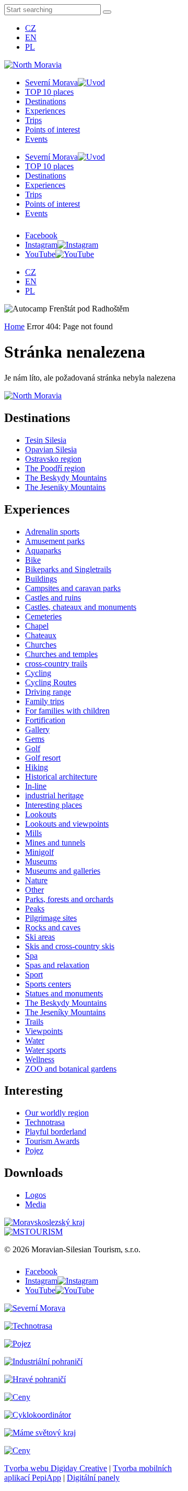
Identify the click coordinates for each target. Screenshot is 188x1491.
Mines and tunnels (55, 842)
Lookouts (40, 814)
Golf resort (43, 757)
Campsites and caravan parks (73, 588)
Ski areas (40, 936)
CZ (30, 28)
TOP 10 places (49, 91)
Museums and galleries (62, 870)
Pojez (34, 1150)
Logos (35, 1194)
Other (34, 889)
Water (34, 1040)
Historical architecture (61, 776)
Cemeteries (43, 616)
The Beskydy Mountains (66, 477)
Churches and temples (61, 654)
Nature (36, 880)
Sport (34, 974)
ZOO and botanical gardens (70, 1068)
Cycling (38, 673)
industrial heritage (54, 795)
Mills (33, 833)
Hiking (36, 767)
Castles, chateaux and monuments (80, 607)
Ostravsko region (53, 458)
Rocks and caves (52, 927)
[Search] (107, 12)
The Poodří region (55, 468)
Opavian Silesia (51, 449)
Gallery (37, 729)
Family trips (44, 701)
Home (14, 326)
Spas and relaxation (57, 965)
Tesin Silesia (45, 440)
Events (36, 139)
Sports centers (48, 984)
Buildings (41, 578)
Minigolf (39, 852)
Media (35, 1204)
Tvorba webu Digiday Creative (55, 1468)
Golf (32, 748)
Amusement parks (55, 541)
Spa (31, 955)
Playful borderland (55, 1131)
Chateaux (40, 635)
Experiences (45, 110)
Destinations (45, 101)
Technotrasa (45, 1122)
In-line (35, 786)
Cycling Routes (50, 682)
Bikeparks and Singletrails (68, 569)
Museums (41, 861)
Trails (34, 1021)
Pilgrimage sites (51, 918)
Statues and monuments (64, 993)
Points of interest (52, 129)
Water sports (45, 1049)
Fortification (45, 720)
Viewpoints (44, 1031)
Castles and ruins (53, 597)
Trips (33, 120)
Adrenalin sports (52, 531)
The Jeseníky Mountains (65, 1012)
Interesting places (53, 804)
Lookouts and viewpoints (67, 823)
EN (31, 37)
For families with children (67, 710)
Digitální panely (93, 1477)
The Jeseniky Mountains (65, 487)
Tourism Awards (52, 1141)
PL (30, 46)
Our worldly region (57, 1112)
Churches (40, 644)
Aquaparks (43, 550)
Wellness (39, 1059)
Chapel (37, 625)
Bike (33, 559)
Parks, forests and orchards (69, 899)
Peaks (34, 908)
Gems (34, 739)
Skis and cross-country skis (69, 946)
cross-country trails (56, 663)
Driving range (48, 691)
